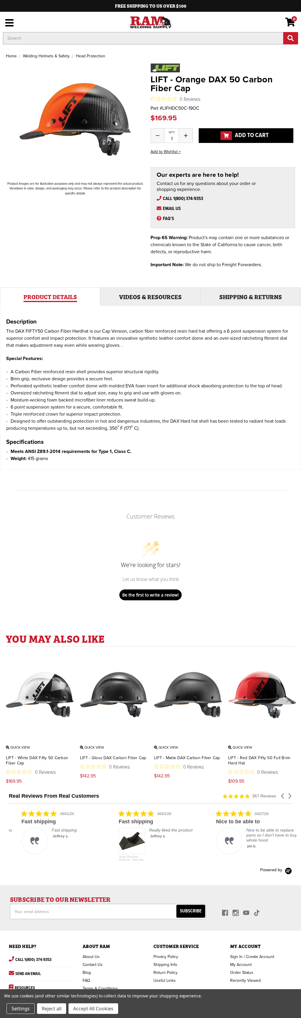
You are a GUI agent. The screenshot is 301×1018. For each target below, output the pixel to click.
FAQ (86, 980)
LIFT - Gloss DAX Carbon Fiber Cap (113, 757)
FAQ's (168, 219)
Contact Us (93, 964)
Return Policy (165, 972)
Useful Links (164, 980)
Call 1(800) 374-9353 (183, 199)
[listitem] (53, 832)
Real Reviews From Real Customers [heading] (54, 796)
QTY (172, 132)
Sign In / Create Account (252, 956)
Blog (87, 972)
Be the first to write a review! (150, 595)
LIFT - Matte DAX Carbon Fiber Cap (187, 757)
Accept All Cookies (93, 1008)
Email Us (172, 209)
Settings (20, 1008)
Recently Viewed (245, 980)
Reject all (51, 1008)
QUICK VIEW (19, 747)
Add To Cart (251, 135)
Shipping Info (165, 964)
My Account (241, 964)
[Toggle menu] (8, 22)
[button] (283, 796)
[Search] (290, 38)
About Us (91, 956)
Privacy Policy (165, 956)
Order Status (241, 972)
